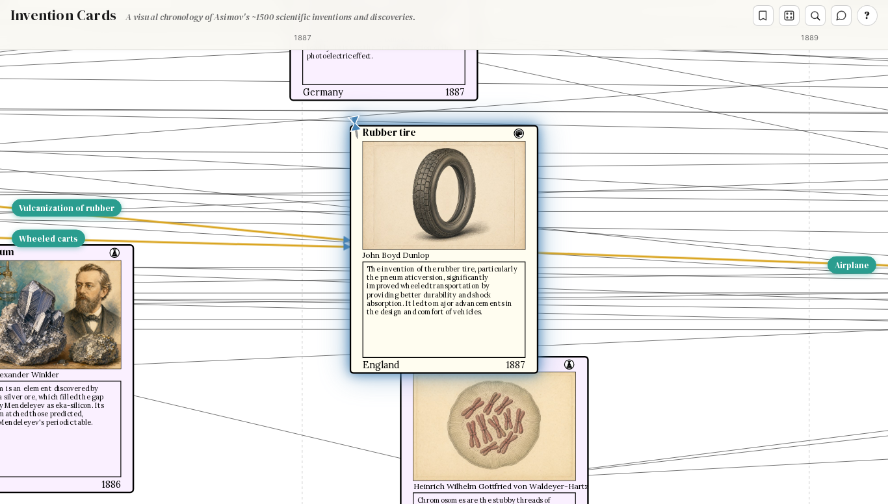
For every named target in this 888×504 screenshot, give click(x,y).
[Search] (815, 15)
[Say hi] (841, 15)
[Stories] (763, 15)
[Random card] (789, 15)
